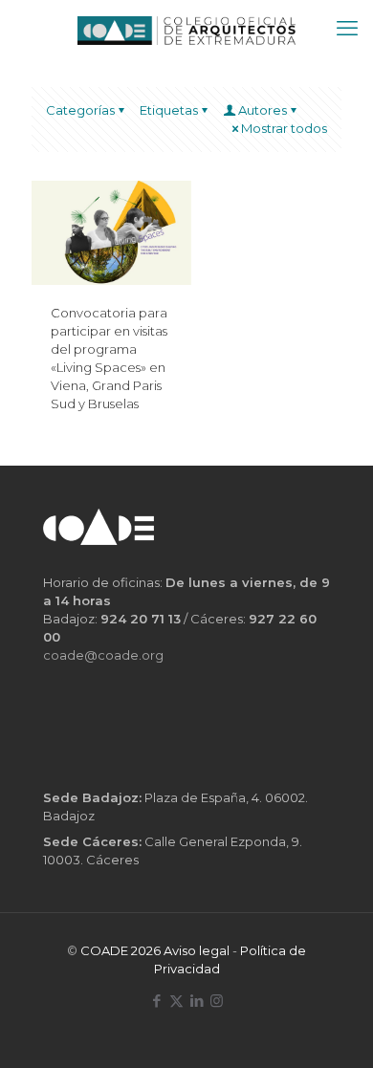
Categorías (80, 110)
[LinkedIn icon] (196, 1001)
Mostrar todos (284, 128)
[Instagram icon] (216, 1001)
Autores (262, 110)
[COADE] (186, 29)
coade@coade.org (103, 655)
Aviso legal (197, 950)
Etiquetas (169, 110)
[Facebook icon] (156, 1001)
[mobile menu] (347, 28)
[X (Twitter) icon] (176, 1001)
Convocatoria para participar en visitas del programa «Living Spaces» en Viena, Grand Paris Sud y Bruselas (109, 358)
